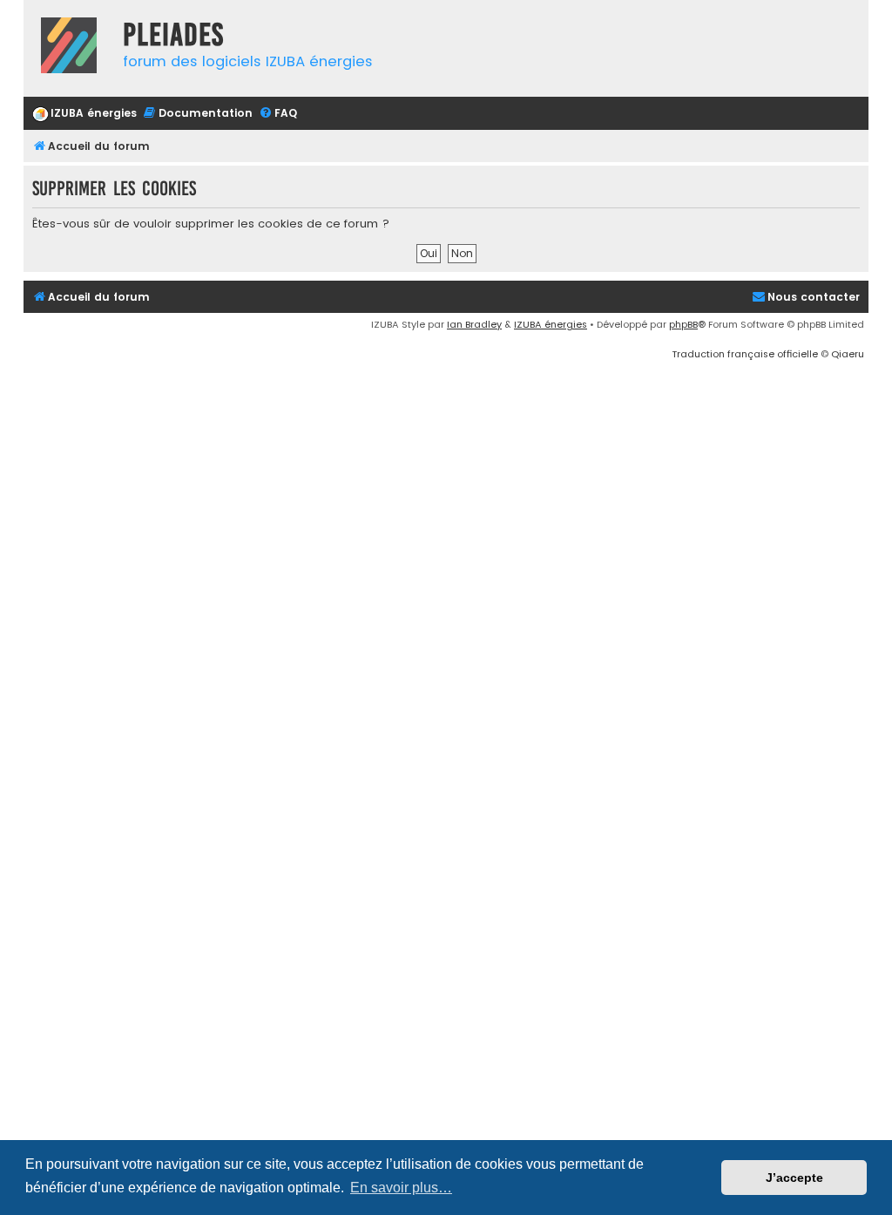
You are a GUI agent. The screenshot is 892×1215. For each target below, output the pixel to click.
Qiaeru (847, 354)
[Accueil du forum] (69, 47)
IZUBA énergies (550, 324)
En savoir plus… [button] (401, 1187)
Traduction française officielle (745, 354)
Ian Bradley (474, 324)
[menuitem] (84, 114)
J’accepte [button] (794, 1177)
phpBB (683, 324)
